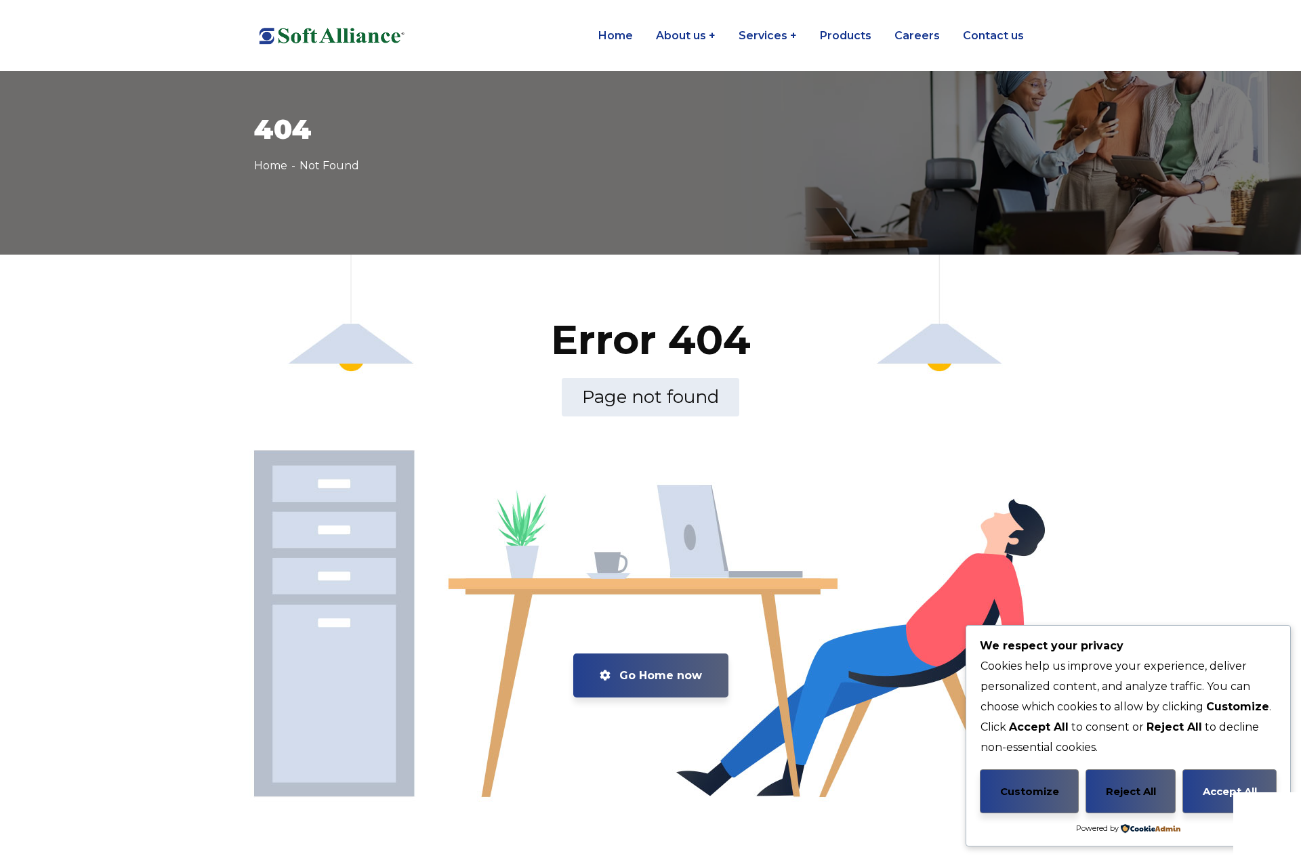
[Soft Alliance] (330, 36)
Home (270, 165)
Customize (1029, 791)
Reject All (1131, 791)
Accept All (1230, 791)
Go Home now (659, 675)
